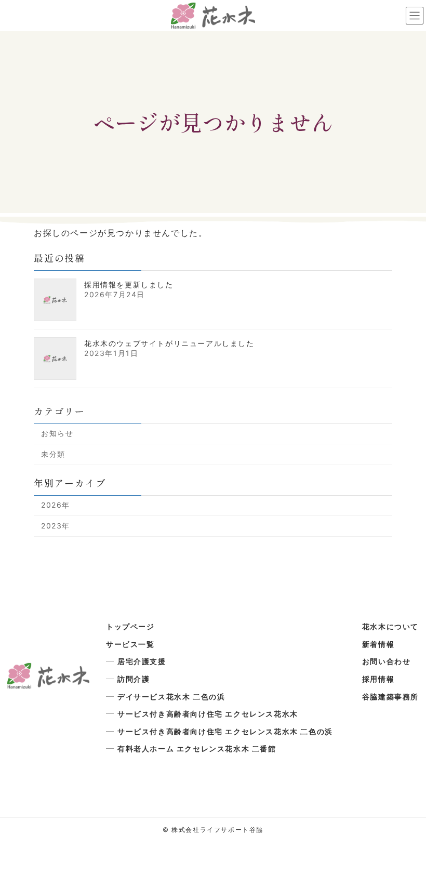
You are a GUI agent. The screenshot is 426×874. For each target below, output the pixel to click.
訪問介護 (133, 678)
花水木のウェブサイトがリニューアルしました (169, 343)
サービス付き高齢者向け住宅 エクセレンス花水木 (207, 713)
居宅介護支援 (141, 661)
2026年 (55, 505)
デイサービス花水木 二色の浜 (171, 696)
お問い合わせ (386, 661)
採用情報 (378, 678)
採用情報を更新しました (129, 284)
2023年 (55, 525)
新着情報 (378, 644)
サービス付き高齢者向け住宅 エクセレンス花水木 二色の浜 (225, 731)
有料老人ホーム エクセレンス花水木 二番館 (196, 748)
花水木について (390, 626)
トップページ (130, 626)
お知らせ (57, 433)
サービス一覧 (130, 644)
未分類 (53, 453)
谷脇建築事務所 (390, 696)
